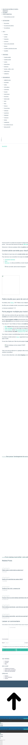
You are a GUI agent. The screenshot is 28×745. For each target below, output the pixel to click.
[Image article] (6, 568)
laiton (18, 337)
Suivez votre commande (10, 669)
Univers (6, 678)
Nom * (3, 642)
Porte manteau (8, 330)
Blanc (6, 261)
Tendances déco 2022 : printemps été (11, 588)
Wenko (12, 302)
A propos (7, 661)
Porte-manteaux (8, 677)
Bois (6, 326)
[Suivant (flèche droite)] (1, 742)
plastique (13, 259)
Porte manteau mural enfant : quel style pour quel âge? (15, 616)
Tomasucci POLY (22, 331)
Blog (6, 663)
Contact (6, 662)
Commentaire (5, 639)
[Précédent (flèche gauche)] (0, 742)
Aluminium (7, 263)
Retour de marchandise (10, 671)
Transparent (7, 259)
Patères (6, 675)
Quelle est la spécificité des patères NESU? (12, 579)
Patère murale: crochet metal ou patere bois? (12, 570)
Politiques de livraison (9, 668)
